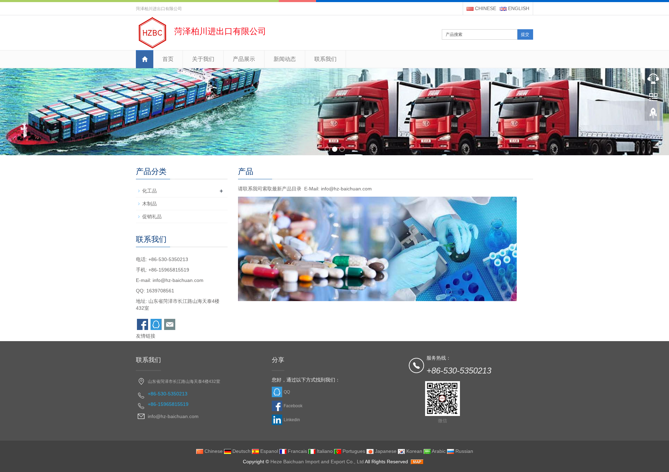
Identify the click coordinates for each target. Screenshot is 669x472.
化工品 (149, 191)
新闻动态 (285, 59)
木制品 (149, 203)
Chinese (213, 451)
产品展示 (244, 59)
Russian (463, 451)
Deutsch (241, 451)
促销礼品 (152, 216)
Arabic (438, 451)
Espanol (268, 451)
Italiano (324, 451)
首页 (168, 59)
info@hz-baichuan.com (178, 280)
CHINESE (485, 8)
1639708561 (160, 290)
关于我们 (203, 59)
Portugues (353, 451)
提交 (525, 34)
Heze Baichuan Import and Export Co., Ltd (317, 461)
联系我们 (325, 59)
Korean (413, 451)
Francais (296, 451)
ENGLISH (518, 8)
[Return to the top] (653, 115)
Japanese (385, 451)
